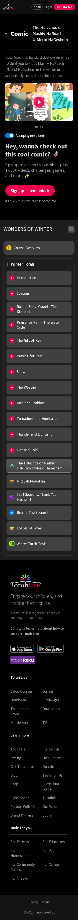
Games (47, 691)
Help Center (51, 757)
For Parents (19, 841)
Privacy (33, 902)
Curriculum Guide (50, 786)
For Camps (50, 864)
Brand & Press (21, 815)
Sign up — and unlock (30, 190)
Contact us (51, 749)
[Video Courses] (71, 229)
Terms (45, 902)
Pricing (15, 757)
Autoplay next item (30, 135)
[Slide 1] (36, 127)
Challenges (50, 699)
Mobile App (19, 722)
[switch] (9, 135)
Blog (14, 775)
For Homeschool (20, 853)
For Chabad (19, 878)
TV (44, 722)
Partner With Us (22, 806)
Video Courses (21, 691)
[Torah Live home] (8, 7)
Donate (48, 766)
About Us (17, 749)
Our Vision (50, 806)
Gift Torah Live (22, 766)
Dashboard (18, 699)
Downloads (51, 708)
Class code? (19, 797)
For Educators (53, 841)
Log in (48, 7)
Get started (64, 7)
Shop (14, 783)
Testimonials (52, 775)
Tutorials (49, 797)
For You (48, 850)
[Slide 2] (41, 127)
